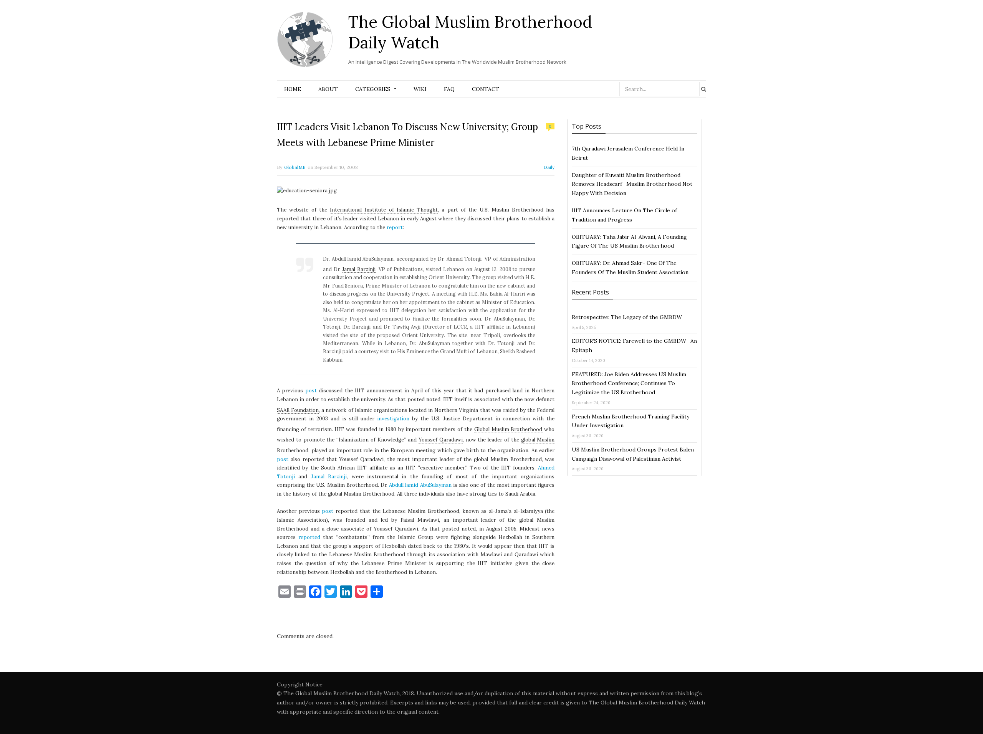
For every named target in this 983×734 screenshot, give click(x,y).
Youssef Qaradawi (441, 439)
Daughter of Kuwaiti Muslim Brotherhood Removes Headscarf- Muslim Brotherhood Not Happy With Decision (632, 184)
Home (292, 89)
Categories (372, 89)
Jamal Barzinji (359, 269)
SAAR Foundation (298, 410)
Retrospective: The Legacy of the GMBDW (627, 317)
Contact (485, 89)
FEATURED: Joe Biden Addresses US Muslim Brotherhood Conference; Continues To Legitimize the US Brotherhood (629, 383)
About (328, 89)
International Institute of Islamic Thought (384, 210)
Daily (548, 167)
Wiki (420, 89)
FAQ (449, 89)
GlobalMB (295, 167)
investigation (393, 418)
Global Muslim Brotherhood (508, 429)
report (395, 227)
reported (309, 537)
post (311, 390)
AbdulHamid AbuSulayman (420, 485)
